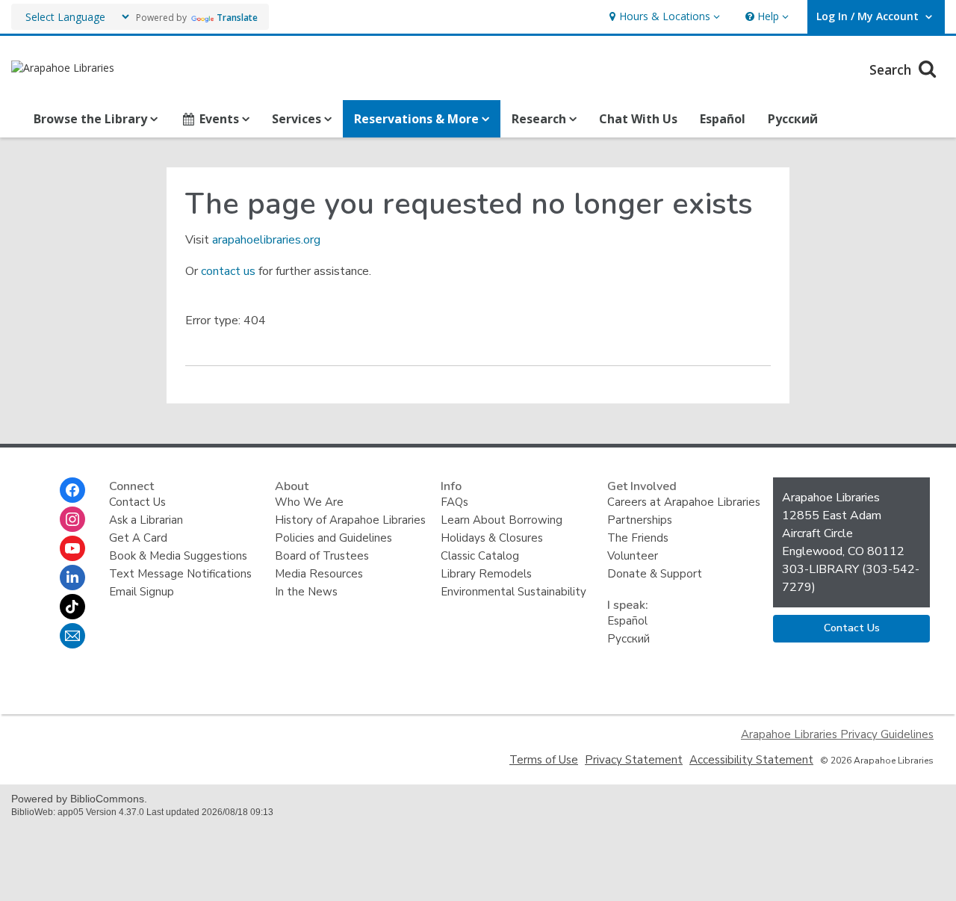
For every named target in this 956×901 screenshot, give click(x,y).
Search (892, 69)
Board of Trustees (322, 555)
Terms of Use (543, 759)
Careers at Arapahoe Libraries (683, 502)
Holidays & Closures (492, 537)
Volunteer (632, 555)
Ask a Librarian (146, 520)
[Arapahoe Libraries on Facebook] (72, 490)
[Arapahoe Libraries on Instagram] (72, 519)
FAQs (454, 502)
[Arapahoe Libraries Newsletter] (72, 635)
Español (722, 119)
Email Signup (141, 591)
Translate (237, 17)
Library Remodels (486, 573)
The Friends (637, 537)
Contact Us (137, 502)
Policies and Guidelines (333, 537)
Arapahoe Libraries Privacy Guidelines (837, 734)
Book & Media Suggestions (178, 555)
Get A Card (138, 537)
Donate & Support (654, 573)
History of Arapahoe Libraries (350, 520)
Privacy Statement (634, 759)
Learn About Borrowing (501, 520)
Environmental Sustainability (513, 591)
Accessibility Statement (751, 759)
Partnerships (639, 520)
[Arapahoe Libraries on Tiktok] (72, 606)
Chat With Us (638, 119)
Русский (793, 119)
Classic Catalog (480, 555)
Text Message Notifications (180, 573)
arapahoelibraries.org (266, 240)
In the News (306, 591)
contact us (228, 271)
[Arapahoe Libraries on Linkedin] (72, 577)
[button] (662, 17)
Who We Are (309, 502)
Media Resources (319, 573)
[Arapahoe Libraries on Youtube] (72, 548)
